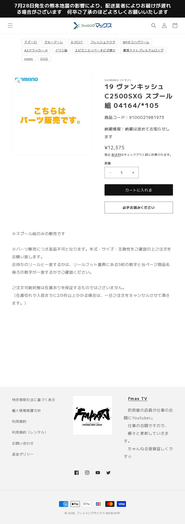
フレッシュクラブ (102, 42)
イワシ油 (61, 50)
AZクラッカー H (36, 50)
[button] (10, 25)
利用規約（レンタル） (30, 432)
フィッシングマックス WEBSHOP (98, 513)
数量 (108, 163)
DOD (44, 58)
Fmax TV (137, 398)
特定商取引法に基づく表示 (33, 399)
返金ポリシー (23, 454)
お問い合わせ (23, 443)
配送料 (116, 154)
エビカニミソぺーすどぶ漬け (95, 50)
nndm (28, 58)
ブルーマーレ (53, 42)
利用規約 (19, 421)
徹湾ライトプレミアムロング (143, 50)
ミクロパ (77, 42)
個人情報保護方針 (26, 410)
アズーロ (30, 42)
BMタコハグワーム (136, 42)
